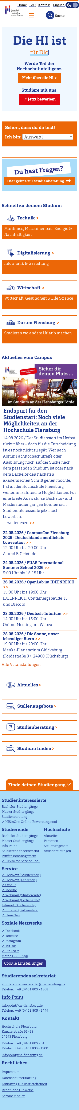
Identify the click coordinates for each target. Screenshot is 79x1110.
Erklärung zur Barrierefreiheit (24, 1084)
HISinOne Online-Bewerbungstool (31, 821)
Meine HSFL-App (15, 956)
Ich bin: (13, 137)
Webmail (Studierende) (23, 895)
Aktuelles (27, 685)
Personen (51, 841)
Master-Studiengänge (18, 811)
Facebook (12, 931)
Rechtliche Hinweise (17, 1090)
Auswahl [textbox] (33, 137)
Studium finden (34, 748)
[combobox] (47, 137)
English (59, 5)
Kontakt (44, 5)
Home (22, 5)
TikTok (10, 946)
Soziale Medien (13, 1096)
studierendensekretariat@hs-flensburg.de (33, 984)
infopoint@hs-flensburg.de (22, 1005)
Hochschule (57, 829)
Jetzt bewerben (42, 99)
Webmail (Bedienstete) (22, 900)
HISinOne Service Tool (22, 861)
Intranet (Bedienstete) (21, 910)
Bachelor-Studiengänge (19, 806)
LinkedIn (12, 951)
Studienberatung (35, 727)
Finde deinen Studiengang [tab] (37, 785)
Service (10, 869)
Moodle (11, 890)
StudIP (10, 885)
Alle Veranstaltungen (21, 664)
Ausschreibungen (57, 851)
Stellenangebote (35, 706)
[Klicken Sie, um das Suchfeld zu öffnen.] (50, 15)
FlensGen (12, 915)
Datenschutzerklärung (19, 1078)
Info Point (9, 846)
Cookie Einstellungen (23, 963)
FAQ (32, 5)
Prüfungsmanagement (19, 856)
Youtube (11, 936)
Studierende (15, 829)
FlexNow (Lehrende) (21, 880)
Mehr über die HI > (39, 77)
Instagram (13, 941)
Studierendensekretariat (20, 851)
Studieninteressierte (24, 800)
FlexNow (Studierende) (23, 875)
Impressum (11, 1072)
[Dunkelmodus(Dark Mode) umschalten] (72, 5)
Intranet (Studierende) (19, 905)
